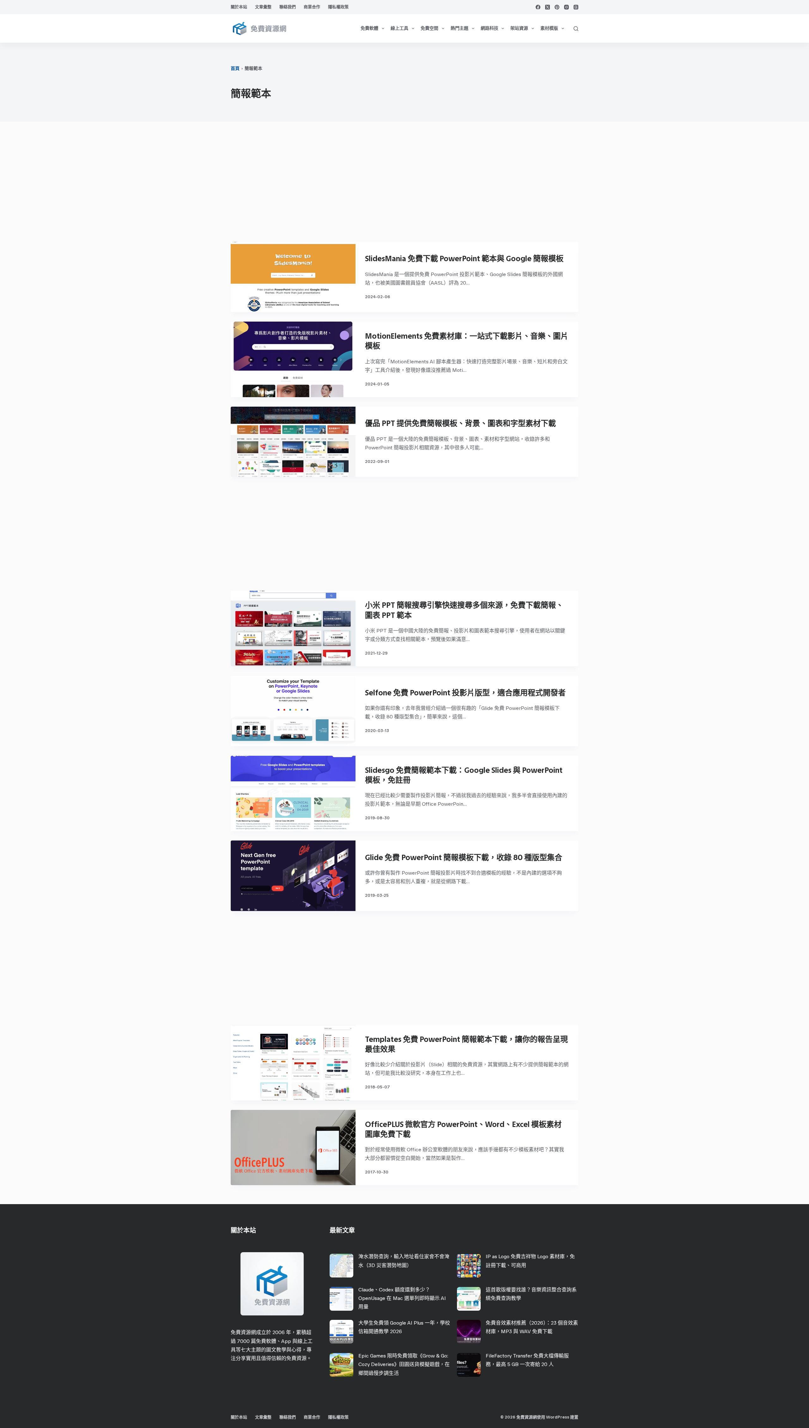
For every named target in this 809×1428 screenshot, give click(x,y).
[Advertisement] (404, 185)
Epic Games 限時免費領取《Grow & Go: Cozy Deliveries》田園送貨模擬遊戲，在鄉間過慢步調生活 (404, 1364)
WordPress (557, 1417)
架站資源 (519, 28)
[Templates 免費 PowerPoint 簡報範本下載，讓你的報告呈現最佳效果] (293, 1062)
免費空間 (429, 28)
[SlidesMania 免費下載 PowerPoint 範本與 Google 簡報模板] (293, 277)
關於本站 (239, 6)
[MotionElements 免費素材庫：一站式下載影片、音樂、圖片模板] (293, 359)
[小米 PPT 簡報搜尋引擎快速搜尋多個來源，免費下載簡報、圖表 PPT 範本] (293, 628)
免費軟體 (369, 28)
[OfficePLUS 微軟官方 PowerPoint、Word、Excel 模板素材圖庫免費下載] (293, 1147)
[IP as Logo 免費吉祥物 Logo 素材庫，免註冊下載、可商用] (469, 1265)
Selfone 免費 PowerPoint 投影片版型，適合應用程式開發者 (465, 692)
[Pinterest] (557, 7)
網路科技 (489, 28)
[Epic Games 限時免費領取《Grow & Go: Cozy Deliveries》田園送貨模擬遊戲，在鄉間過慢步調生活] (341, 1365)
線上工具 (399, 28)
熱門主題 (459, 28)
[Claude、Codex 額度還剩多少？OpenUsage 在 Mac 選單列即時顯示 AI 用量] (341, 1299)
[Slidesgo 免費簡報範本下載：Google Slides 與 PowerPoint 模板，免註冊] (293, 793)
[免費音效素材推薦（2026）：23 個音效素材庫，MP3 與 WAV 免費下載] (469, 1332)
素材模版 (549, 28)
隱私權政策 (338, 6)
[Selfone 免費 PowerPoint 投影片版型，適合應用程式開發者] (293, 711)
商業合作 (312, 6)
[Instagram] (566, 7)
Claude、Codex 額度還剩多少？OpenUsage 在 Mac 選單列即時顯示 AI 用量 (402, 1298)
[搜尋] (576, 28)
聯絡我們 (287, 6)
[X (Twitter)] (547, 7)
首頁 (235, 68)
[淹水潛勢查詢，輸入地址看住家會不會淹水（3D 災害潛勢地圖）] (341, 1265)
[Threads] (576, 7)
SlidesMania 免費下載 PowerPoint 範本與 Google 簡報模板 (464, 258)
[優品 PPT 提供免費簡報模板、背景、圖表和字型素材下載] (293, 442)
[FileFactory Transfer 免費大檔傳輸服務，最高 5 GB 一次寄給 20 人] (469, 1365)
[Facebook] (538, 7)
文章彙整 (263, 6)
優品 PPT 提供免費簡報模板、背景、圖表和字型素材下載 (460, 423)
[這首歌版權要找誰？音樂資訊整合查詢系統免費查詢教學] (469, 1299)
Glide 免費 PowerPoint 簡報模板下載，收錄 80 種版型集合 (463, 857)
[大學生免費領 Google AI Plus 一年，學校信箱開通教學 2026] (341, 1332)
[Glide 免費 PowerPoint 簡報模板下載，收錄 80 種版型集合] (293, 875)
